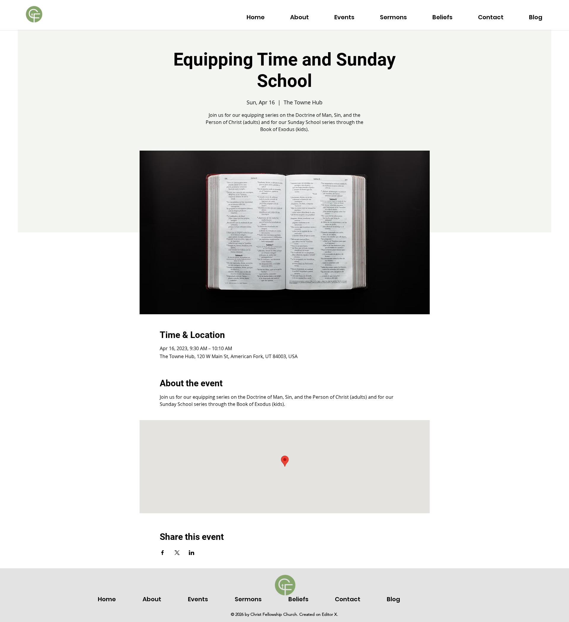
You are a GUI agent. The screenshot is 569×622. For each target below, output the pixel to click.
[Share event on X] (177, 552)
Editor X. (330, 614)
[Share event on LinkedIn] (191, 552)
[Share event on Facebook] (162, 552)
